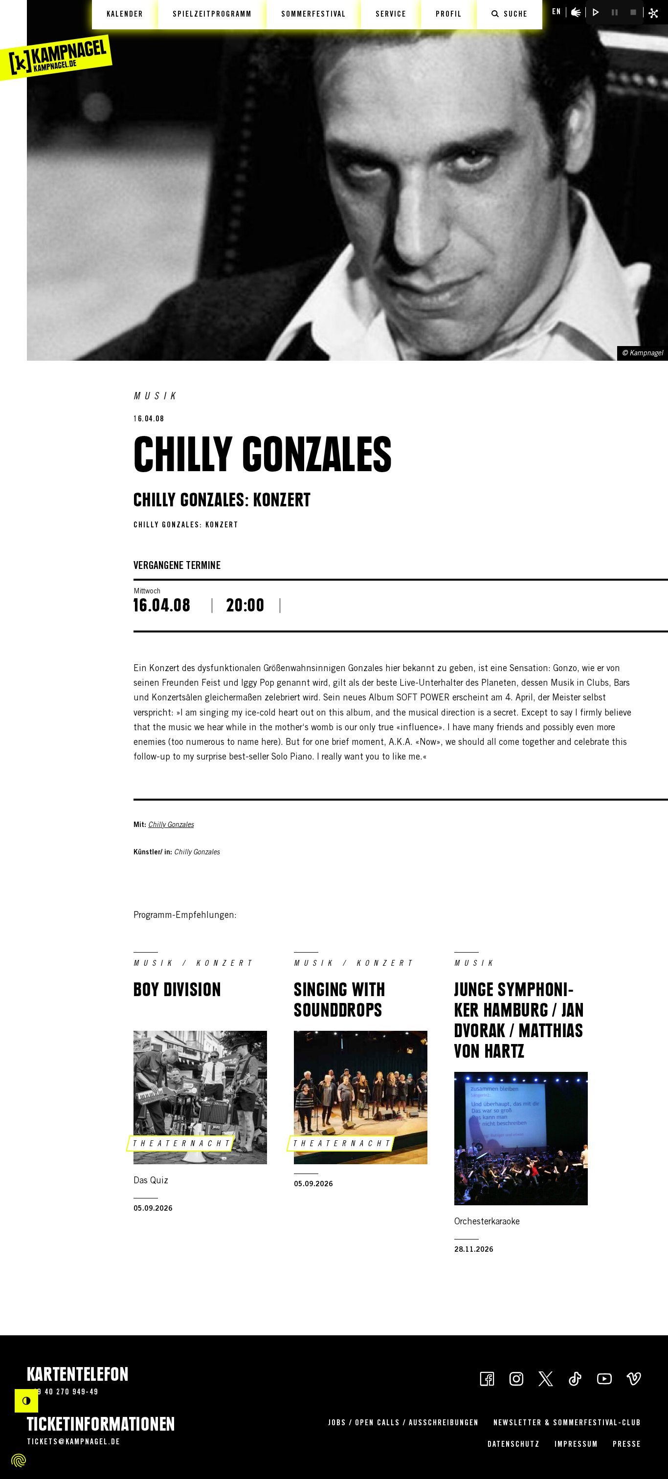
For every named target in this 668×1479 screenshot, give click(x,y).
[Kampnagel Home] (56, 40)
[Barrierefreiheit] (576, 12)
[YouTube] (604, 1377)
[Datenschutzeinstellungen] (18, 1460)
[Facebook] (487, 1377)
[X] (545, 1377)
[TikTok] (575, 1377)
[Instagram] (516, 1377)
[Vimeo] (633, 1377)
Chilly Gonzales (171, 825)
